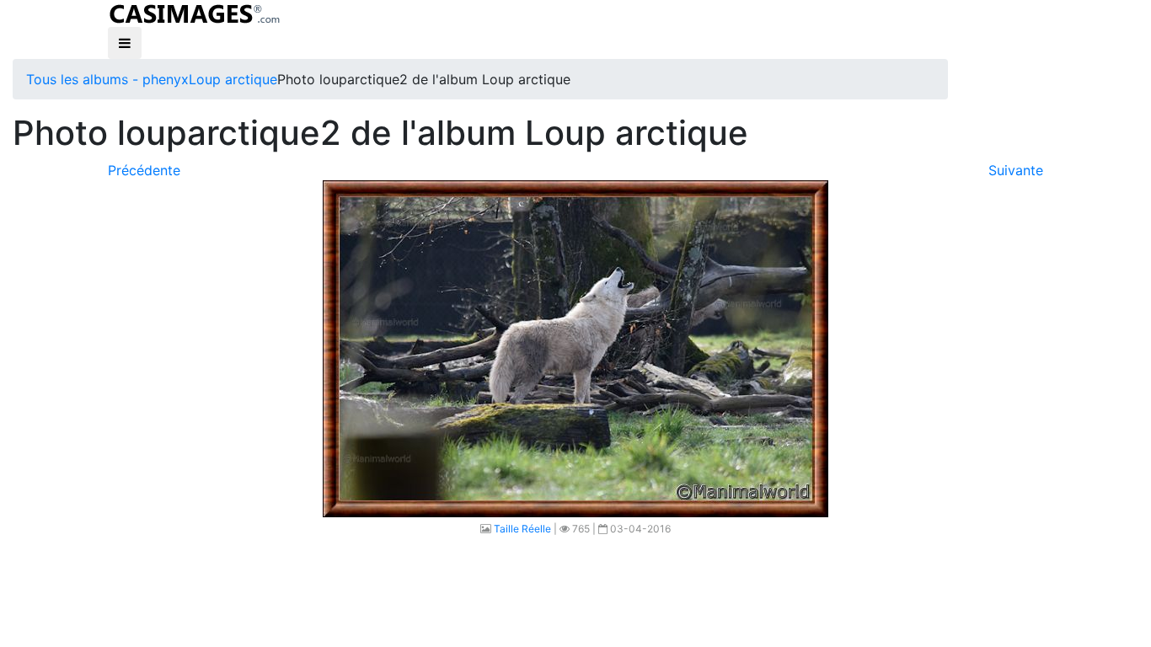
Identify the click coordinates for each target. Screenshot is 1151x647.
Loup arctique (233, 79)
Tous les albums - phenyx (107, 79)
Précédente (144, 170)
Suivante (1015, 170)
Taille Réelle (522, 528)
